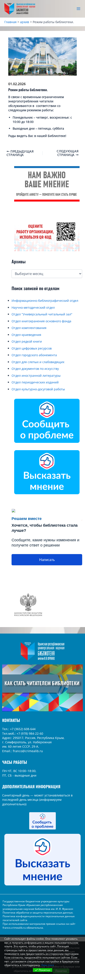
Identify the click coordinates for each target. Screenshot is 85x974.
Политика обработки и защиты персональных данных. (38, 912)
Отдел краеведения (26, 335)
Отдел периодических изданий (35, 382)
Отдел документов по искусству (35, 369)
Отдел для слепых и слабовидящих (38, 362)
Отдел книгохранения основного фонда (41, 321)
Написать (47, 560)
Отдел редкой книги (27, 341)
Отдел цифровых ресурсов (32, 348)
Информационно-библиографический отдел (45, 301)
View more (47, 965)
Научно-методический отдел (33, 307)
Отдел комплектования (29, 328)
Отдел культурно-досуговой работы (38, 389)
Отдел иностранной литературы (36, 375)
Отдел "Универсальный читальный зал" (42, 314)
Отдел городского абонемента (34, 355)
